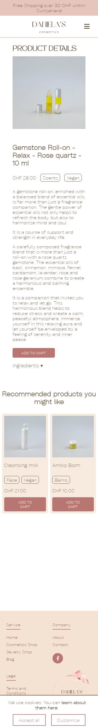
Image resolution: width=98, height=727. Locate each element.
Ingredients (28, 365)
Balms (61, 479)
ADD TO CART (33, 353)
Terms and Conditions (16, 690)
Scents (50, 177)
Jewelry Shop (19, 651)
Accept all (29, 720)
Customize (68, 720)
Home (12, 637)
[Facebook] (58, 658)
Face (12, 479)
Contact (60, 644)
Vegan (73, 177)
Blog (10, 659)
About (58, 637)
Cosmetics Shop (21, 644)
